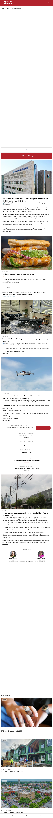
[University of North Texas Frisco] (26, 150)
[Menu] (49, 3)
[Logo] (8, 3)
